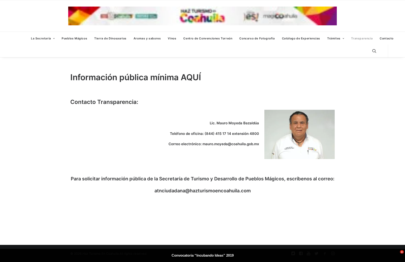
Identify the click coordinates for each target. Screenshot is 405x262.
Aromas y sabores (147, 38)
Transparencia (362, 38)
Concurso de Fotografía (257, 38)
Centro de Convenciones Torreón (207, 38)
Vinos (172, 38)
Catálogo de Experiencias (301, 38)
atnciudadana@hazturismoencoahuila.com (202, 191)
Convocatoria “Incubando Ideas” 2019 (203, 255)
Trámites (334, 38)
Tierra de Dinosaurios (110, 38)
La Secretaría (41, 38)
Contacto (387, 38)
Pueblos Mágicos (74, 38)
